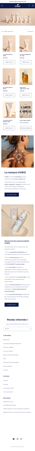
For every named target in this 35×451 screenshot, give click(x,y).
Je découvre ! (11, 304)
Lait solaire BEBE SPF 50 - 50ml (25, 55)
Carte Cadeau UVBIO (25, 120)
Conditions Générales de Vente (12, 343)
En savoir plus (11, 194)
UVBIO (15, 446)
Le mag (5, 370)
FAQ (4, 358)
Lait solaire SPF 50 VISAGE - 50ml (7, 121)
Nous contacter (7, 366)
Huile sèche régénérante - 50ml (24, 88)
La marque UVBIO (8, 388)
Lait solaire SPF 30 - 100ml (8, 88)
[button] (2, 6)
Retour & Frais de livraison (10, 355)
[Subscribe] (30, 329)
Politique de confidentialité (11, 362)
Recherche (6, 339)
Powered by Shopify (20, 446)
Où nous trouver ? (8, 351)
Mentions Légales (8, 347)
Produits (5, 384)
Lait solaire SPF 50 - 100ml (8, 55)
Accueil (5, 380)
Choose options (26, 128)
